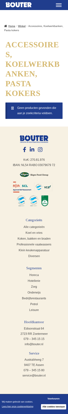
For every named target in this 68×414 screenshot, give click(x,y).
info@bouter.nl (34, 344)
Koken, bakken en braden (34, 238)
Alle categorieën (34, 226)
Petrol (34, 304)
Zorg (34, 286)
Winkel (22, 26)
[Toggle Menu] (59, 5)
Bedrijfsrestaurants (34, 298)
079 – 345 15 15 (34, 338)
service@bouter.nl (34, 375)
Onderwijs (34, 292)
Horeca (34, 275)
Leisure (34, 310)
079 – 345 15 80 (34, 370)
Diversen (34, 256)
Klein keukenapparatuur (34, 250)
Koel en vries (34, 232)
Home (11, 26)
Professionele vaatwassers (34, 244)
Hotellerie (34, 280)
